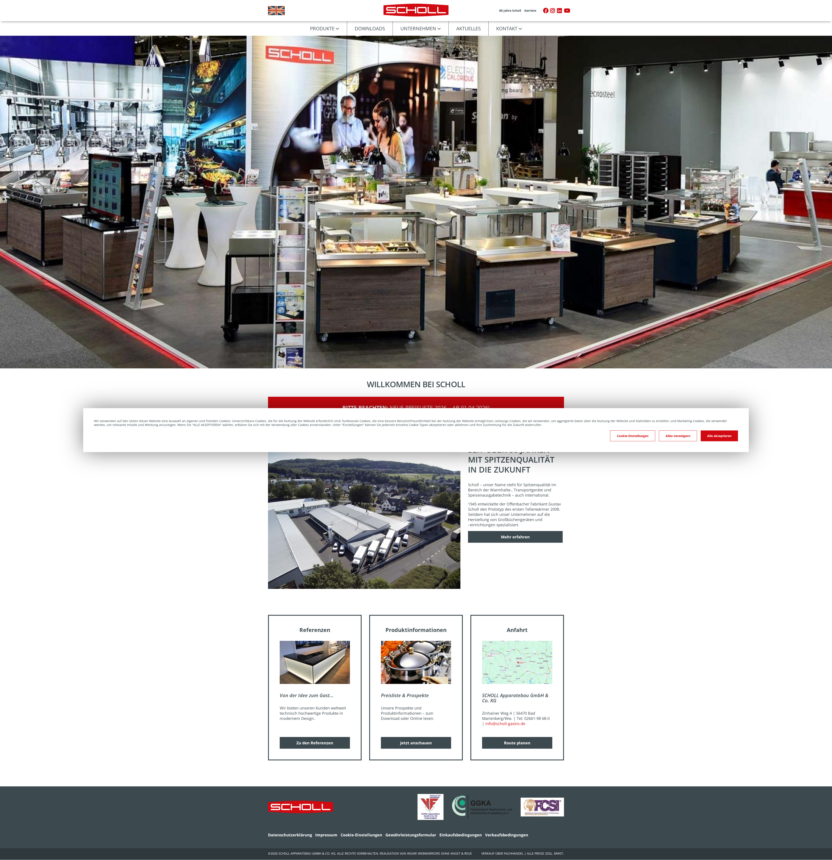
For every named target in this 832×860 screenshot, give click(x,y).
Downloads (370, 28)
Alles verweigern (678, 436)
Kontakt (506, 28)
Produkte (322, 28)
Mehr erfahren (515, 536)
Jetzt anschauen (416, 742)
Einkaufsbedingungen (460, 834)
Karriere (530, 11)
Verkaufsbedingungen (506, 834)
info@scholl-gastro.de (505, 723)
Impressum (326, 834)
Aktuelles (468, 28)
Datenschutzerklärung (290, 834)
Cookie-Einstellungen (361, 834)
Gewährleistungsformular (410, 834)
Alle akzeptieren (719, 436)
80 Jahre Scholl (510, 11)
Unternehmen (418, 28)
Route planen (517, 742)
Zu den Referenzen (314, 742)
